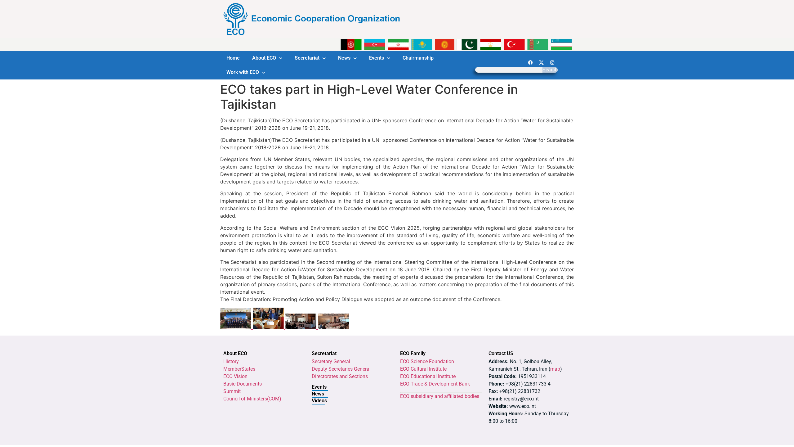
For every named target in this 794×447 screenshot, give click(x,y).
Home (233, 58)
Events (376, 58)
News (344, 58)
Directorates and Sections (340, 376)
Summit (232, 391)
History (231, 361)
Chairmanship (418, 58)
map (555, 369)
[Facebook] (530, 62)
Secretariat (307, 58)
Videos (319, 401)
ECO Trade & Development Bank (435, 384)
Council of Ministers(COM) (252, 399)
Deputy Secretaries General (341, 369)
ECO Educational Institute (428, 376)
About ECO (264, 58)
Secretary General (331, 361)
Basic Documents (242, 384)
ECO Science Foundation (427, 361)
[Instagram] (552, 62)
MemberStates (239, 369)
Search (550, 70)
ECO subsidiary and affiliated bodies (439, 396)
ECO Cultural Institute (423, 369)
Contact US (500, 353)
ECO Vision (235, 376)
